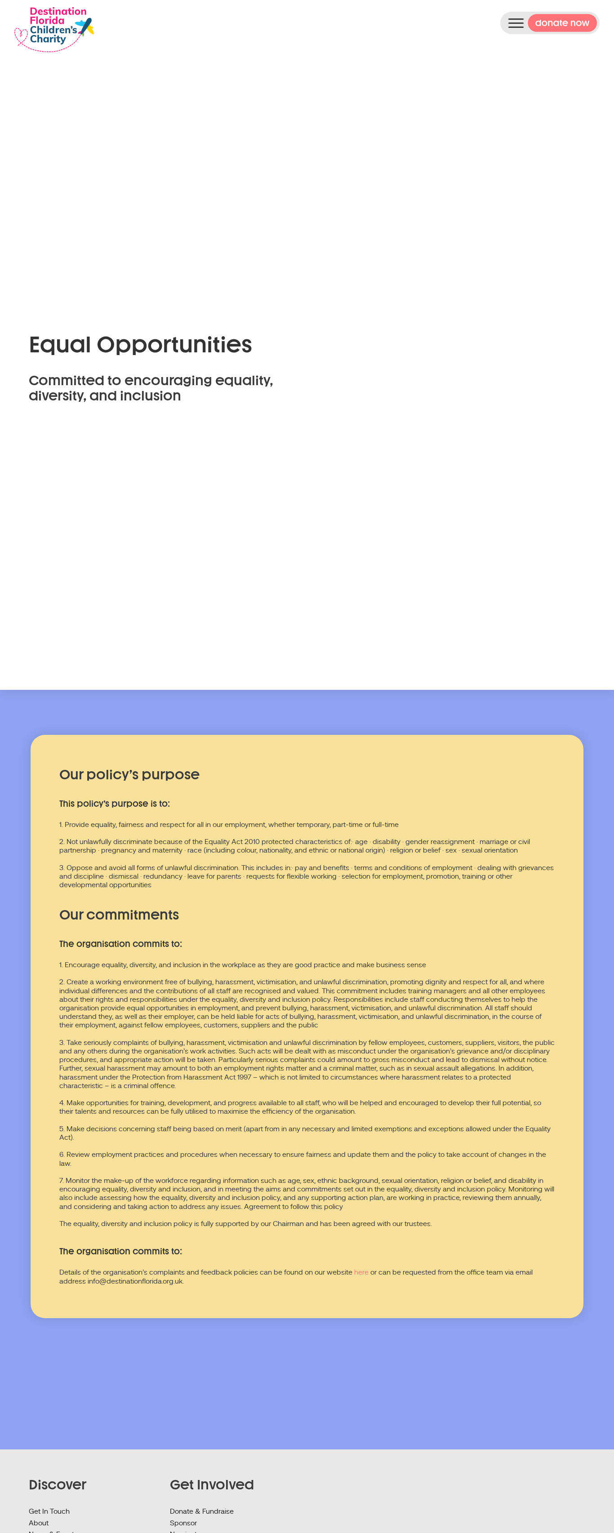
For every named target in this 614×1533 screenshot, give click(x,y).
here (361, 1272)
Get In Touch (49, 1511)
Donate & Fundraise (202, 1511)
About (39, 1523)
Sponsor (183, 1523)
